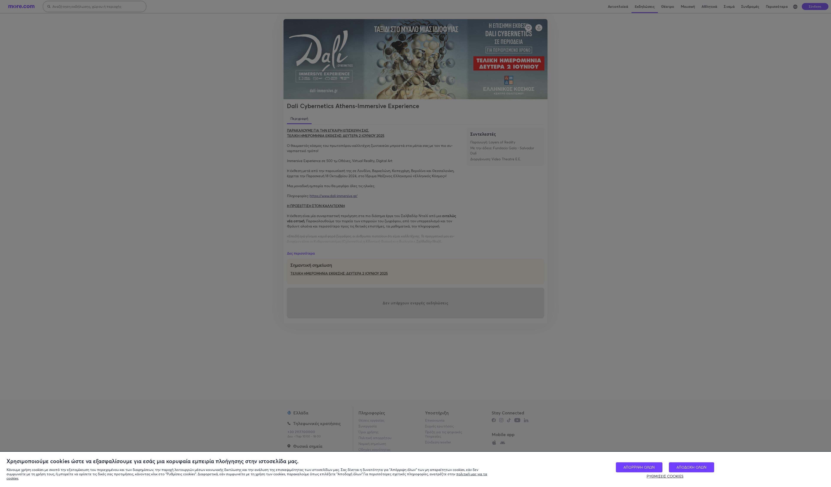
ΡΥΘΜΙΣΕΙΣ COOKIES (665, 476)
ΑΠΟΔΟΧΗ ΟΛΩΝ (691, 467)
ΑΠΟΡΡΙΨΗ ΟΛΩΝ (639, 467)
